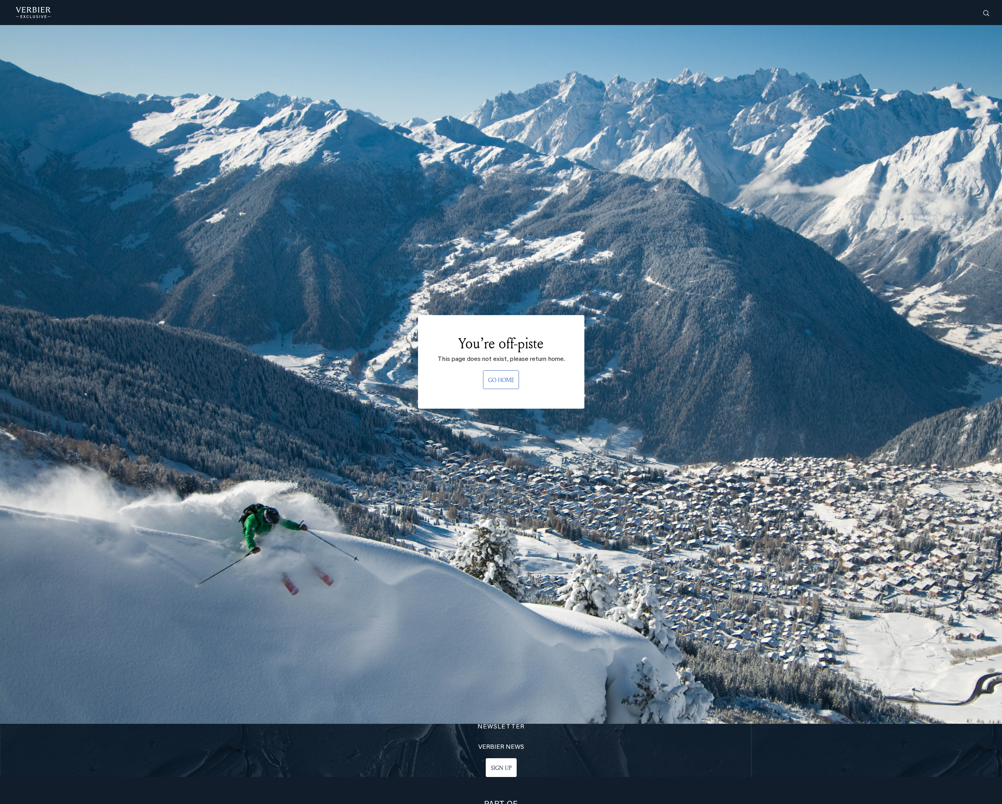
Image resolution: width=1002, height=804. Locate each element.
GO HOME (501, 380)
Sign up (501, 768)
